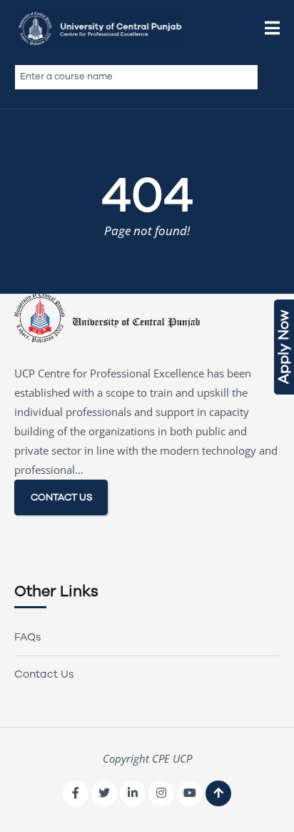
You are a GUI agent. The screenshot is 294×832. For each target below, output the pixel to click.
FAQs (27, 637)
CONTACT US (61, 497)
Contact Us (44, 674)
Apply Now (283, 347)
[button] (272, 28)
